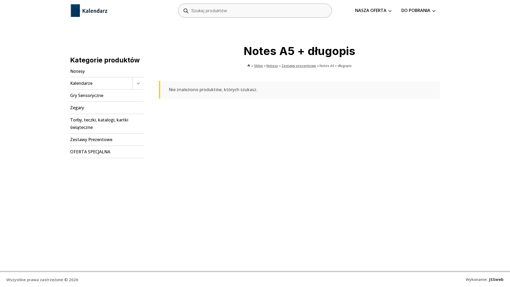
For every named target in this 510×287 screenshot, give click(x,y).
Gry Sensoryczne (86, 95)
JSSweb (496, 279)
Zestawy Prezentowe (91, 139)
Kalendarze (81, 83)
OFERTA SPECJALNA (90, 152)
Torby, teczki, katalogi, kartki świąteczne (99, 123)
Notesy (77, 71)
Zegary (77, 108)
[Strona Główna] (248, 65)
